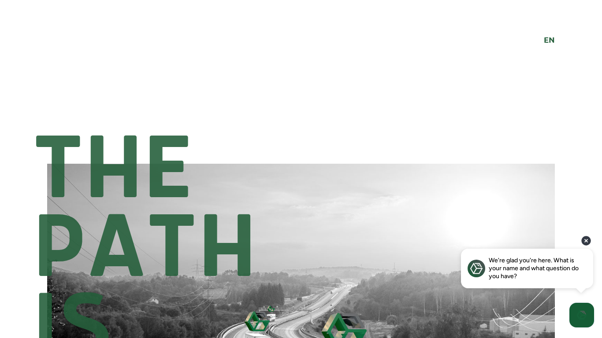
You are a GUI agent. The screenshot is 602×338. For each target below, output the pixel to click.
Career (337, 37)
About (216, 37)
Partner (294, 37)
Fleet (253, 37)
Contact (381, 37)
